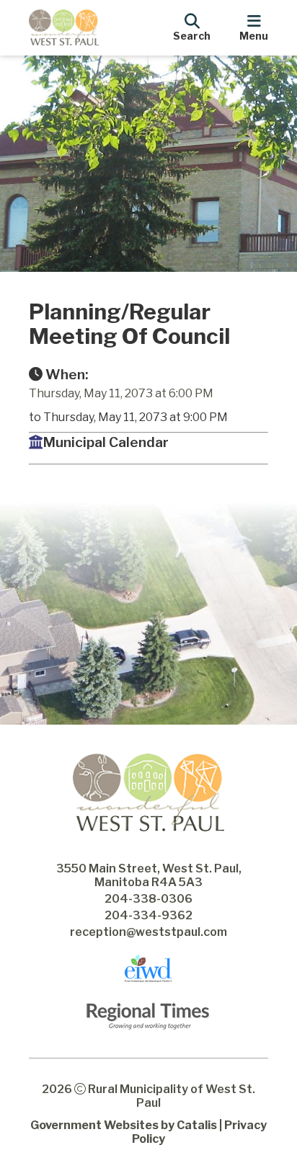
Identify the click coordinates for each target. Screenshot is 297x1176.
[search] (191, 25)
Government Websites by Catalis (123, 1125)
